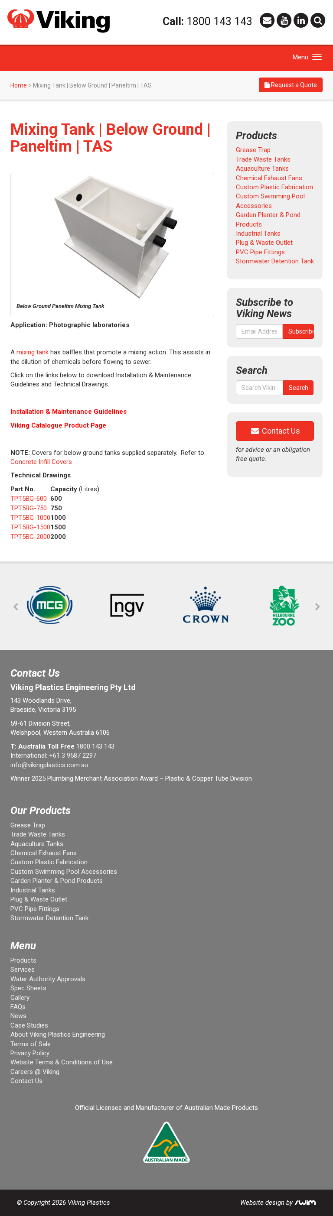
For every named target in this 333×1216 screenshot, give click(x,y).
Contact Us (280, 430)
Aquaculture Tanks (262, 168)
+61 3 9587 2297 (72, 755)
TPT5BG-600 (28, 499)
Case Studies (29, 1025)
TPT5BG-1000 (30, 518)
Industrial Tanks (258, 233)
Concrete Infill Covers (41, 462)
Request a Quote (293, 84)
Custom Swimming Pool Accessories (63, 872)
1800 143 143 (219, 21)
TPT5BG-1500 (30, 527)
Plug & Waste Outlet (264, 242)
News (18, 1016)
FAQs (18, 1007)
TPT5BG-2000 (30, 537)
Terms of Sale (30, 1044)
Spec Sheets (28, 988)
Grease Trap (253, 150)
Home (18, 85)
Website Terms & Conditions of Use (61, 1062)
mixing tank (32, 352)
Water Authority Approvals (47, 979)
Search (298, 387)
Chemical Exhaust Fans (269, 178)
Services (22, 969)
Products (23, 960)
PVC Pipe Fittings (260, 252)
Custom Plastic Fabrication (274, 187)
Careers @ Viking (34, 1072)
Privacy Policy (29, 1053)
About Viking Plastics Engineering (57, 1034)
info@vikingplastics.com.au (49, 765)
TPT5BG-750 (28, 508)
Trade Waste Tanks (263, 159)
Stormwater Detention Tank (275, 261)
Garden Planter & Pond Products (56, 881)
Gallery (19, 998)
